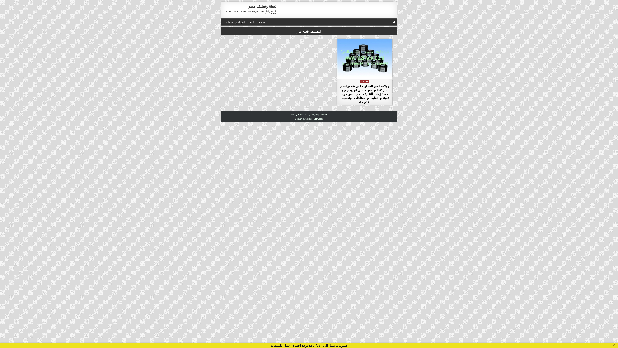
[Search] (394, 22)
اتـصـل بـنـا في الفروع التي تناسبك (239, 22)
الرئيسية (262, 22)
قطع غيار (364, 81)
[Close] (614, 345)
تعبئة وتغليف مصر (262, 6)
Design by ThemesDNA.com (309, 119)
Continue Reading (363, 75)
